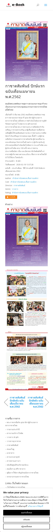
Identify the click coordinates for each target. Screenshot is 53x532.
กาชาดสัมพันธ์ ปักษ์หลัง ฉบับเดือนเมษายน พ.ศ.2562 (35, 402)
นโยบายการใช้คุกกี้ (35, 506)
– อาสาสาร (9, 453)
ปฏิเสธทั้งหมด (26, 526)
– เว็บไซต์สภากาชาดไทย (15, 487)
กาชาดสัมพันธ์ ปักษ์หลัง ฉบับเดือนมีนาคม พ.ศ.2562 (17, 402)
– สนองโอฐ (9, 449)
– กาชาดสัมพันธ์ (11, 445)
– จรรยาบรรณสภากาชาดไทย (17, 476)
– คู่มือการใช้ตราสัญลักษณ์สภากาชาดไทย (21, 472)
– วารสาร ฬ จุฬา (12, 437)
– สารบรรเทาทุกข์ (12, 457)
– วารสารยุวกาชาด (13, 441)
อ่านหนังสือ (12, 197)
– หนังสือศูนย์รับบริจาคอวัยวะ (17, 465)
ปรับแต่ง (26, 519)
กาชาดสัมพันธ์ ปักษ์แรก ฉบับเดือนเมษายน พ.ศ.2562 (25, 91)
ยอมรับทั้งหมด (26, 512)
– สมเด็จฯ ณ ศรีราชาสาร (15, 469)
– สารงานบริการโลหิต (14, 433)
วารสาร (15, 189)
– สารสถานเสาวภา (13, 461)
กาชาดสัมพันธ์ (19, 185)
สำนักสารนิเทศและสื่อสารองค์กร (25, 178)
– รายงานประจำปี (12, 429)
